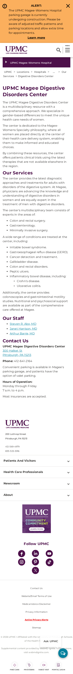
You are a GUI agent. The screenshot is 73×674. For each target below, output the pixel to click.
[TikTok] (50, 562)
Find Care (14, 670)
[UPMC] (16, 50)
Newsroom (12, 483)
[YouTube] (49, 554)
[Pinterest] (35, 562)
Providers (29, 670)
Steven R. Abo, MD (23, 324)
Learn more (36, 37)
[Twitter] (35, 570)
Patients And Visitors (20, 460)
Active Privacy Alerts (36, 619)
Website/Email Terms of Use (36, 596)
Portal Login (58, 670)
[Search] (59, 50)
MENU (67, 46)
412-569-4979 (12, 446)
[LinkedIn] (35, 554)
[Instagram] (21, 562)
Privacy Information (36, 611)
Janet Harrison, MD (23, 328)
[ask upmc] (63, 653)
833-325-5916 (12, 451)
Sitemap (36, 627)
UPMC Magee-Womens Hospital (31, 62)
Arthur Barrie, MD (22, 333)
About (8, 495)
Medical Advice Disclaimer (36, 604)
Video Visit (43, 670)
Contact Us (36, 588)
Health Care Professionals (23, 472)
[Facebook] (21, 554)
